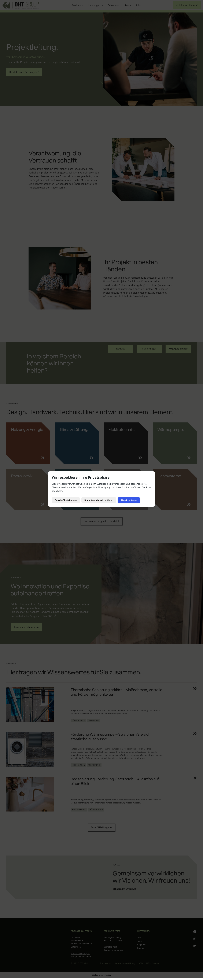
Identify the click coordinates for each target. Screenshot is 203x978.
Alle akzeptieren (129, 500)
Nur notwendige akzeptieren (98, 500)
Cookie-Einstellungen (66, 500)
